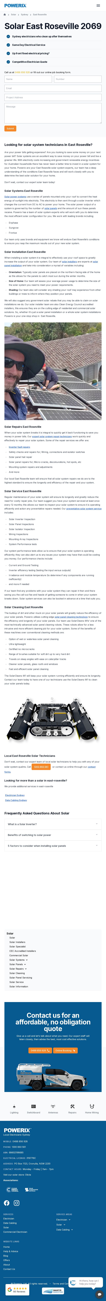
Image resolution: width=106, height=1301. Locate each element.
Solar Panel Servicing (20, 977)
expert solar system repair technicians (52, 436)
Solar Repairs (16, 968)
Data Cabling (10, 1223)
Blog (5, 1255)
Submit (10, 128)
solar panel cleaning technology (71, 617)
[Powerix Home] (15, 5)
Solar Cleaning (17, 973)
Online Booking (63, 1050)
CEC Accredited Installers (22, 951)
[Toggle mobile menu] (98, 5)
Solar (12, 937)
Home (6, 1246)
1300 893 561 (41, 766)
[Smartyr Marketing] (53, 1291)
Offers (6, 1260)
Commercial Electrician (15, 1231)
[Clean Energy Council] (12, 1189)
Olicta (28, 1174)
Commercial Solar (18, 955)
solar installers (69, 261)
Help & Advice (10, 1251)
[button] (53, 824)
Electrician (8, 1218)
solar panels (50, 208)
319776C (31, 1158)
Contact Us (9, 1269)
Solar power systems (15, 196)
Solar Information (18, 986)
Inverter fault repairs (19, 447)
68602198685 (16, 1152)
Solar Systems (17, 959)
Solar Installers (17, 942)
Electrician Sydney (15, 795)
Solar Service (16, 982)
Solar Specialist (17, 946)
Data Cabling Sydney (16, 800)
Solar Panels (16, 964)
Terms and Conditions (64, 1283)
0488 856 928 (22, 72)
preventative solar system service (84, 508)
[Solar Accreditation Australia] (31, 1189)
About (6, 1264)
